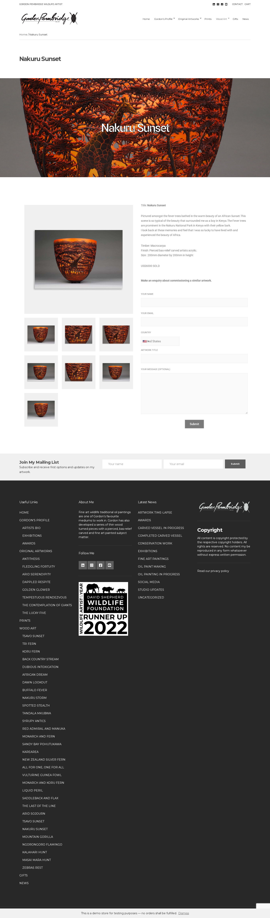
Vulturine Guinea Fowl (42, 775)
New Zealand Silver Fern (43, 759)
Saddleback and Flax (40, 798)
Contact (237, 4)
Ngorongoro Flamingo (42, 844)
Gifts (235, 18)
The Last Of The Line (39, 806)
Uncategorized (151, 597)
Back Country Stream (40, 659)
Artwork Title (149, 350)
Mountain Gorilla (37, 837)
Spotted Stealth (36, 705)
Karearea (30, 752)
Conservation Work (155, 543)
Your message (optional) (155, 369)
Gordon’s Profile (163, 18)
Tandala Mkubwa (36, 713)
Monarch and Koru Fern (43, 783)
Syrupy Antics (34, 721)
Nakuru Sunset (35, 829)
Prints (208, 18)
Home (146, 18)
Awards (28, 543)
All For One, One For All (43, 767)
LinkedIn (213, 4)
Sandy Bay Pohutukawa (41, 744)
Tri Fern (29, 644)
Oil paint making (152, 566)
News (246, 18)
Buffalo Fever (34, 690)
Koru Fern (31, 651)
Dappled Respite (36, 582)
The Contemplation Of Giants (47, 605)
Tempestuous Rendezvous (44, 597)
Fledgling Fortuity (38, 566)
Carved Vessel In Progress (161, 528)
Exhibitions (32, 535)
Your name (147, 294)
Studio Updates (151, 590)
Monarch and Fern (38, 736)
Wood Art (221, 18)
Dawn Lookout (34, 682)
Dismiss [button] (183, 913)
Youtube (226, 4)
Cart (248, 4)
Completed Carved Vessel (160, 535)
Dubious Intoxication (40, 667)
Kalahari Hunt (34, 852)
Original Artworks (188, 18)
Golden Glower (36, 590)
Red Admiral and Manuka (43, 729)
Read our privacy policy (213, 571)
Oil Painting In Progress (159, 574)
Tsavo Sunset (33, 636)
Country (146, 332)
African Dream (35, 674)
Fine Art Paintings (153, 559)
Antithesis (31, 559)
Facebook (222, 4)
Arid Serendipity (36, 574)
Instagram (218, 4)
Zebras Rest (32, 867)
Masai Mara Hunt (36, 860)
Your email (147, 313)
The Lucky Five (34, 613)
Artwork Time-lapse (155, 512)
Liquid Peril (32, 790)
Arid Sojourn (33, 813)
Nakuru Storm (34, 698)
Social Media (149, 582)
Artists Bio (31, 528)
